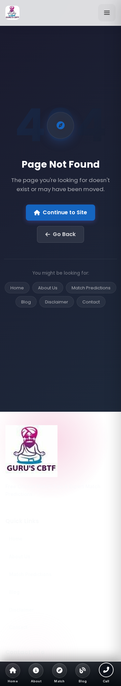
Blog (26, 302)
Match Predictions (91, 288)
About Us (47, 288)
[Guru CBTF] (60, 451)
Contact (91, 302)
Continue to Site (65, 212)
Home (17, 288)
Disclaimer (56, 302)
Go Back (64, 234)
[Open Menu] (107, 12)
